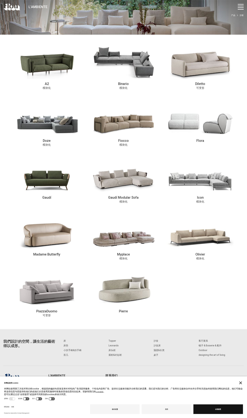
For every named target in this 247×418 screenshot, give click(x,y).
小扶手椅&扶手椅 (72, 350)
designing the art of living (212, 355)
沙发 (156, 340)
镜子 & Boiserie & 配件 (210, 345)
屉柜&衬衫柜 (115, 355)
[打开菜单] (241, 7)
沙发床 (157, 345)
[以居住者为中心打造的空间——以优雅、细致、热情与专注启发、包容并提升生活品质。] (11, 7)
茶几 (66, 355)
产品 (233, 15)
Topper (112, 340)
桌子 (156, 355)
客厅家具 (203, 340)
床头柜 (112, 350)
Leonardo (114, 345)
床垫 (66, 345)
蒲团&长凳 (159, 350)
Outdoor (203, 350)
